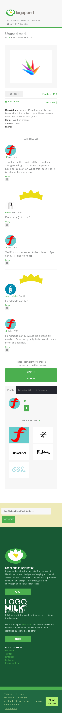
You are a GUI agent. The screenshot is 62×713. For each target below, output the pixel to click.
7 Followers (41, 390)
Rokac (13, 213)
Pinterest (9, 657)
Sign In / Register (18, 24)
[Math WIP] (43, 435)
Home (31, 12)
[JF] (14, 403)
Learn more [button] (11, 708)
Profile (10, 390)
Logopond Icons (12, 663)
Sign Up (31, 378)
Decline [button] (39, 701)
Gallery (15, 21)
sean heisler (17, 296)
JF (9, 37)
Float (15, 94)
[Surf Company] (19, 470)
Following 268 (25, 390)
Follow (26, 408)
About (18, 591)
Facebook (9, 651)
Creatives (35, 21)
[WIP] (19, 452)
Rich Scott (27, 625)
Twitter (8, 654)
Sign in (31, 371)
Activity (25, 21)
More (18, 639)
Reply (7, 177)
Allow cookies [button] (52, 701)
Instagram (10, 660)
